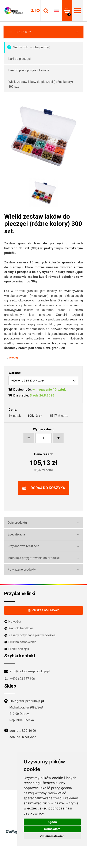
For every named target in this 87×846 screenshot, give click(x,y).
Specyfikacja (16, 534)
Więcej (13, 357)
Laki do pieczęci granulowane (28, 70)
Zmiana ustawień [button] (52, 836)
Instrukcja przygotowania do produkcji (34, 558)
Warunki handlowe (21, 628)
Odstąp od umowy (45, 610)
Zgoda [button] (52, 822)
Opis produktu (17, 522)
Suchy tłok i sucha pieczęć (29, 47)
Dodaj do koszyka (48, 488)
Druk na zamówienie (22, 642)
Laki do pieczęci (19, 59)
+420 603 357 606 (22, 679)
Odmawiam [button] (52, 829)
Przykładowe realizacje (23, 546)
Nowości (14, 621)
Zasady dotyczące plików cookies (32, 635)
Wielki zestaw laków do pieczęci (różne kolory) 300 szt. (40, 84)
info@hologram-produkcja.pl (30, 671)
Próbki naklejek (18, 649)
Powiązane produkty (22, 569)
